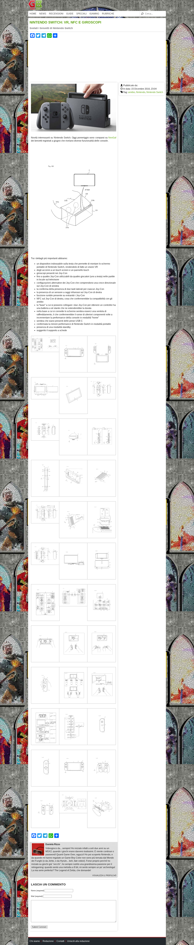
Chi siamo (35, 941)
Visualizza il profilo (103, 875)
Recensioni (56, 13)
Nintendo (140, 92)
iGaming (94, 13)
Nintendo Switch (154, 92)
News (42, 13)
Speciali (81, 13)
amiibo (131, 92)
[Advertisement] (97, 60)
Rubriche (108, 13)
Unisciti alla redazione (78, 941)
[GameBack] (35, 9)
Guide (69, 13)
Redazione (48, 941)
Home (33, 13)
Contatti (60, 941)
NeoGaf (112, 137)
